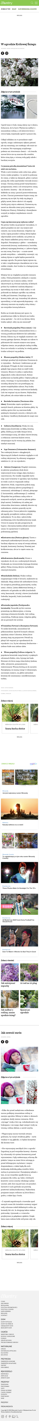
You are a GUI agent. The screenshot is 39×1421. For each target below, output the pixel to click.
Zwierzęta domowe (8, 1361)
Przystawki (5, 1386)
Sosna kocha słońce (15, 728)
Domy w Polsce (6, 1322)
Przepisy (4, 1402)
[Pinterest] (9, 1416)
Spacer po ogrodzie (25, 1011)
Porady (3, 1338)
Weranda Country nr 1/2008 (15, 724)
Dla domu (4, 1353)
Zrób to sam (5, 1378)
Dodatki (4, 1394)
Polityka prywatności (9, 1307)
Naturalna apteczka (8, 1351)
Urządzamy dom (7, 1326)
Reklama (4, 1313)
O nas (3, 1301)
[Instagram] (2, 1416)
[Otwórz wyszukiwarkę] (32, 3)
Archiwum (5, 1303)
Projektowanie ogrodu (9, 1342)
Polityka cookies (7, 1309)
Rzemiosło (5, 1374)
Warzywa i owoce (7, 1334)
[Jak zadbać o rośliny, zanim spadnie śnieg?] (10, 999)
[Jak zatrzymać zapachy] (10, 972)
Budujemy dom (6, 1328)
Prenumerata (7, 1406)
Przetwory (5, 1396)
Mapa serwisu (6, 1311)
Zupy (2, 1388)
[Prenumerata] (13, 1416)
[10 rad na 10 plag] (29, 972)
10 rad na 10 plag (28, 983)
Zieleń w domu (6, 1340)
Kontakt (4, 1315)
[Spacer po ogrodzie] (29, 999)
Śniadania (4, 1384)
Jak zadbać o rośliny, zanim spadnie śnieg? (8, 1012)
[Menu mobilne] (36, 2)
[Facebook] (6, 1416)
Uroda (3, 1349)
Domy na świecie (7, 1324)
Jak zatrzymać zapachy (8, 984)
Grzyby (3, 1365)
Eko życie (4, 1355)
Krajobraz (5, 1367)
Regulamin (5, 1305)
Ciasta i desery (6, 1392)
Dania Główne (6, 1390)
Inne (2, 1398)
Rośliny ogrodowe (8, 1336)
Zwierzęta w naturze (8, 1363)
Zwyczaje (4, 1376)
